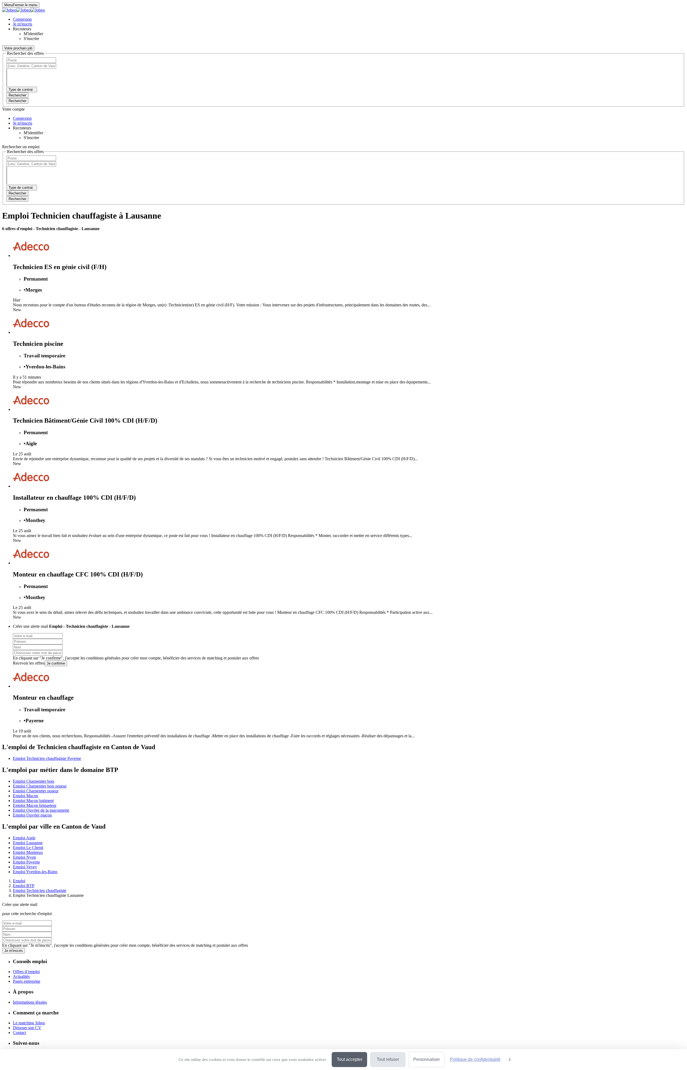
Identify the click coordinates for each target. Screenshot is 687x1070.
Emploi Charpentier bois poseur (40, 786)
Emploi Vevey (25, 867)
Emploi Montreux (28, 852)
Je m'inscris (13, 951)
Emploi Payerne (26, 862)
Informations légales (30, 1002)
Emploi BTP (23, 885)
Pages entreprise (26, 981)
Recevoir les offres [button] (29, 663)
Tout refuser (388, 1059)
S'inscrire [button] (31, 38)
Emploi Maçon (25, 795)
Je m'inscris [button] (22, 24)
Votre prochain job (18, 48)
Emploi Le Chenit (28, 847)
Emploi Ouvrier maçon (32, 815)
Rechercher (17, 101)
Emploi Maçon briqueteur (34, 805)
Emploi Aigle (24, 838)
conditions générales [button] (103, 658)
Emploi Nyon (24, 857)
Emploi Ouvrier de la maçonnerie (41, 810)
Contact (19, 1032)
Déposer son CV (27, 1027)
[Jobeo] (23, 10)
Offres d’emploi (26, 971)
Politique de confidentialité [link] (475, 1059)
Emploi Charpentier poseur (36, 791)
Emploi (19, 881)
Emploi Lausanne (28, 842)
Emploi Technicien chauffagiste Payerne (47, 758)
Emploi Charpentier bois (33, 781)
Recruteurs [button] (22, 29)
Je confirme (56, 663)
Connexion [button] (22, 19)
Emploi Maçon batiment (33, 800)
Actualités (21, 976)
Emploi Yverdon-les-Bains (35, 871)
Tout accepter (349, 1059)
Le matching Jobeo (29, 1023)
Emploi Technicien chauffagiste (39, 890)
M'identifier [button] (33, 33)
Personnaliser (426, 1059)
